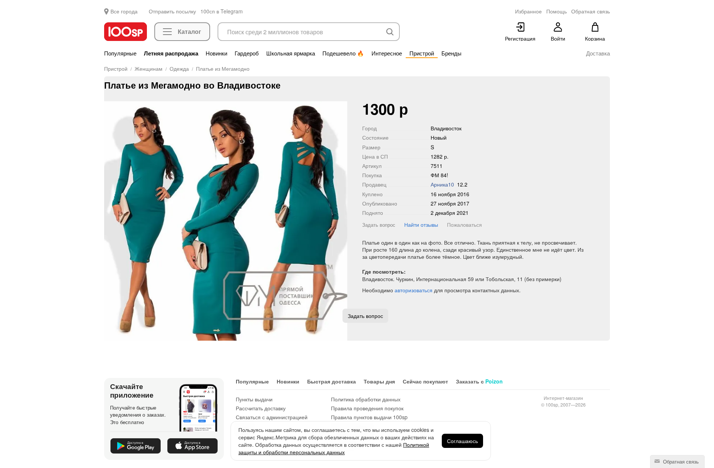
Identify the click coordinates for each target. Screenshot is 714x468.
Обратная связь (680, 461)
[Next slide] (341, 221)
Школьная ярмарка (290, 53)
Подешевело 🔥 (343, 53)
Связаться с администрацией (272, 417)
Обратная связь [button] (590, 11)
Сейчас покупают (425, 381)
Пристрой (421, 53)
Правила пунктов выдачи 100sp (369, 417)
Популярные (120, 53)
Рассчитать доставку (261, 408)
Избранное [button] (528, 11)
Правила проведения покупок (367, 408)
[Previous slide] (109, 221)
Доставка (598, 53)
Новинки (216, 53)
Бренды (451, 53)
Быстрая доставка (331, 381)
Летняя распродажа (171, 53)
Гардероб (247, 53)
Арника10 (442, 184)
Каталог (189, 31)
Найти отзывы (421, 224)
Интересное (387, 53)
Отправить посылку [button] (172, 11)
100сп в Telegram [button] (221, 11)
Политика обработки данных (366, 399)
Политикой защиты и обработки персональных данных (333, 448)
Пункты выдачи (254, 399)
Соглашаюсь (462, 441)
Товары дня (379, 381)
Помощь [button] (556, 11)
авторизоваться (413, 290)
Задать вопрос (378, 224)
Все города (124, 11)
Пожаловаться (464, 224)
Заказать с (479, 381)
